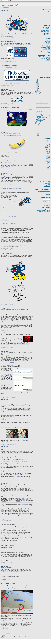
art (3, 188)
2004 (36, 134)
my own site (23, 440)
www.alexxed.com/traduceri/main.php (23, 498)
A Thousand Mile (46, 33)
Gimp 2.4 (6, 166)
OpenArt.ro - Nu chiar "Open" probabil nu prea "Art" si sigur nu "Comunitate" (43, 211)
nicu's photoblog (45, 27)
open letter (20, 343)
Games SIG (14, 32)
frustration (28, 451)
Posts (45, 199)
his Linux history (4, 245)
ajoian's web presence (45, 30)
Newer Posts (3, 630)
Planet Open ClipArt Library (45, 58)
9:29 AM (7, 248)
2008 (36, 89)
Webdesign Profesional (46, 209)
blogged (7, 164)
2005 (36, 133)
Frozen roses (48, 193)
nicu (49, 11)
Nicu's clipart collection (46, 44)
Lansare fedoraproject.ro (45, 31)
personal (13, 249)
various (15, 181)
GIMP (10, 188)
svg (14, 37)
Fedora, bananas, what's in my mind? (10, 133)
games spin (12, 33)
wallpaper (47, 158)
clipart (48, 152)
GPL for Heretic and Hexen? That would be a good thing (15, 334)
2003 (36, 135)
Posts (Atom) (8, 633)
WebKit (18, 321)
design (47, 149)
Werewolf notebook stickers (8, 41)
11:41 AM (7, 85)
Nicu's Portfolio (47, 42)
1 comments (11, 128)
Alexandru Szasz (8, 509)
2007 (36, 90)
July (37, 124)
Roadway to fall (47, 185)
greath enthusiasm (25, 504)
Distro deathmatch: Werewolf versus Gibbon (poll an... (42, 103)
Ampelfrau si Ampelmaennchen (45, 208)
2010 (36, 87)
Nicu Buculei (8, 636)
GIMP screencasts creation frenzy (13, 355)
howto (17, 188)
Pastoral (49, 184)
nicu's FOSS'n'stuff (10, 5)
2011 (36, 86)
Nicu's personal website (46, 40)
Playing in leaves (47, 183)
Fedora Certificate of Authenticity (13, 44)
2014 (36, 83)
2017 (36, 80)
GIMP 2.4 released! (6, 162)
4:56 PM (7, 103)
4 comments (11, 103)
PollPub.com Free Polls (12, 216)
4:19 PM (7, 158)
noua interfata (3, 494)
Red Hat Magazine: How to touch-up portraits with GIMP (15, 422)
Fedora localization (25, 509)
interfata (2, 510)
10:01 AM (7, 36)
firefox (6, 330)
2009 (36, 88)
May (37, 126)
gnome (12, 188)
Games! (3, 12)
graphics (11, 37)
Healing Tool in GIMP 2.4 (5, 571)
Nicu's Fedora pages (46, 43)
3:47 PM (7, 562)
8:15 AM (7, 169)
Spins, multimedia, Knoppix (8, 223)
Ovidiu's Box (46, 34)
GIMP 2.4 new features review (18, 164)
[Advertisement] (45, 19)
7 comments (11, 158)
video (48, 163)
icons (48, 164)
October (37, 93)
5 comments (11, 347)
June (37, 125)
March (37, 128)
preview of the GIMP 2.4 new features (18, 176)
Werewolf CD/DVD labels (7, 90)
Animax (3, 401)
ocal (48, 162)
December (38, 91)
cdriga (14, 232)
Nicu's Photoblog (47, 41)
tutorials (18, 181)
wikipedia (47, 167)
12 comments (11, 85)
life (5, 249)
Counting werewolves (6, 253)
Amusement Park (47, 186)
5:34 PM (7, 304)
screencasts (23, 181)
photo (21, 188)
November (38, 92)
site (18, 358)
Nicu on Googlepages (46, 49)
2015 (36, 82)
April (37, 127)
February (38, 129)
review (24, 165)
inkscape (11, 61)
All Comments (46, 201)
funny (6, 37)
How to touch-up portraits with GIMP (24, 424)
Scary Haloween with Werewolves (10, 107)
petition (21, 344)
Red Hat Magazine (4, 176)
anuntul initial (4, 501)
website (47, 154)
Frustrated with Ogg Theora (8, 524)
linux (13, 37)
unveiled (30, 109)
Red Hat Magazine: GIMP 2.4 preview (11, 174)
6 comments (11, 562)
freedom (6, 563)
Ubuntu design (9, 67)
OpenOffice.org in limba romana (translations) (13, 484)
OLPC (48, 168)
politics (47, 155)
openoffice (9, 249)
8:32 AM (7, 128)
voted (22, 255)
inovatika (47, 165)
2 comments (11, 36)
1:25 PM (7, 479)
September (38, 122)
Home (17, 630)
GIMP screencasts (11, 451)
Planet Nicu (48, 60)
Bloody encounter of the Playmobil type (44, 191)
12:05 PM (7, 627)
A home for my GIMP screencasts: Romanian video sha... (42, 111)
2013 (36, 84)
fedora (4, 37)
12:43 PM (7, 519)
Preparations (48, 194)
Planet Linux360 (47, 59)
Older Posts (31, 630)
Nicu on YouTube (47, 48)
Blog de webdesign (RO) (46, 45)
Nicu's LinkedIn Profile (46, 50)
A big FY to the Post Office (8, 583)
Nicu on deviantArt (47, 46)
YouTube (12, 362)
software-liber (46, 142)
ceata (48, 166)
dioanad (5, 188)
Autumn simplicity (47, 192)
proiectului (18, 501)
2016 (36, 81)
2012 (36, 85)
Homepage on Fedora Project (45, 47)
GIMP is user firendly (6, 567)
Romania (13, 397)
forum (32, 405)
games (8, 37)
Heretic (14, 337)
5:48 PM (7, 418)
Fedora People (47, 57)
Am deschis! (47, 28)
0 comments (11, 169)
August (37, 123)
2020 (36, 79)
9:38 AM (7, 347)
